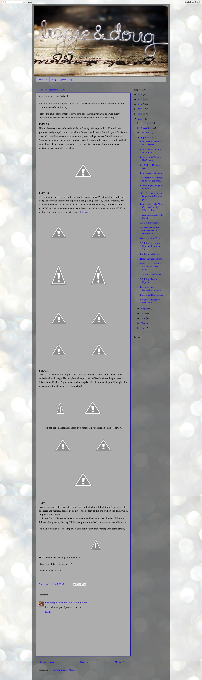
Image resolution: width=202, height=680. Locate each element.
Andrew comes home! (151, 274)
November (146, 127)
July (143, 313)
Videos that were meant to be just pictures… (151, 179)
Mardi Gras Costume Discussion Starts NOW (150, 266)
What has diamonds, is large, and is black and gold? (151, 196)
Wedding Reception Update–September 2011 (150, 246)
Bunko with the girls (150, 254)
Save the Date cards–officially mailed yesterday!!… (150, 230)
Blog (54, 79)
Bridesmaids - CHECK (151, 172)
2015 (140, 99)
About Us (42, 79)
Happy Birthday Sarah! (151, 258)
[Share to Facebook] (82, 584)
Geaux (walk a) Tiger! (150, 238)
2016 (140, 94)
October (145, 132)
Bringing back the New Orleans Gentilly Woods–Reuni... (151, 207)
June (143, 318)
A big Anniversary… (150, 222)
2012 (140, 114)
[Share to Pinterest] (85, 584)
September (146, 137)
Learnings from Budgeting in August (151, 288)
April (143, 328)
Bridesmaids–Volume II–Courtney (150, 159)
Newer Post (46, 662)
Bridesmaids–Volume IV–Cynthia (150, 143)
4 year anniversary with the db (151, 216)
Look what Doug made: (151, 294)
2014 (140, 104)
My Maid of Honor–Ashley (150, 167)
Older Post (121, 662)
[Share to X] (79, 584)
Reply (48, 611)
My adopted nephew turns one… (150, 301)
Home (84, 662)
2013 (140, 109)
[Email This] (74, 584)
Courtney (50, 602)
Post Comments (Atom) (63, 669)
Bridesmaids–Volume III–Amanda (150, 151)
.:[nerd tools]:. (66, 79)
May (143, 323)
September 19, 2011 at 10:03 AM (71, 602)
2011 (140, 118)
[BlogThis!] (77, 584)
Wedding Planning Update (149, 281)
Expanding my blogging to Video (151, 187)
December (146, 123)
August (144, 308)
